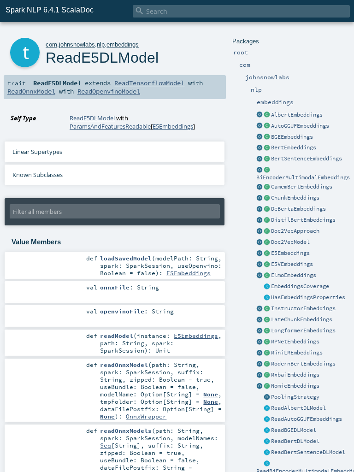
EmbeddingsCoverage (300, 286)
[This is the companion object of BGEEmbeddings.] (259, 137)
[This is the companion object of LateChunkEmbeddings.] (259, 320)
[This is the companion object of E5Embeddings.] (259, 253)
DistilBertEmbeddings (303, 220)
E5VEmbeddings (292, 264)
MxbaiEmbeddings (295, 375)
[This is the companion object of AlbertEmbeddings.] (259, 115)
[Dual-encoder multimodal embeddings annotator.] (267, 170)
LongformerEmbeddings (303, 330)
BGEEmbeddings (292, 137)
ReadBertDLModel (295, 441)
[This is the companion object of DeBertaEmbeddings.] (259, 209)
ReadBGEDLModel (293, 430)
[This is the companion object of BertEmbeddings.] (259, 148)
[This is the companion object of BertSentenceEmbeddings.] (259, 159)
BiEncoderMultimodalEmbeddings (303, 177)
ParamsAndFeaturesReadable (110, 126)
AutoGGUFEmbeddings (300, 126)
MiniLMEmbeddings (297, 352)
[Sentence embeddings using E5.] (267, 253)
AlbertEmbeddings (297, 115)
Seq (105, 445)
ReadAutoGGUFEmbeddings (306, 419)
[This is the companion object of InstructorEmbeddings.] (259, 309)
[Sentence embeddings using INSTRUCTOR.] (267, 309)
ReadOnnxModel (31, 91)
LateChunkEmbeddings (301, 319)
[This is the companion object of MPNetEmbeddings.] (259, 342)
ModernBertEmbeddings (303, 363)
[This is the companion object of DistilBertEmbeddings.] (259, 220)
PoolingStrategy (295, 397)
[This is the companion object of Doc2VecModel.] (259, 242)
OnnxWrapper (146, 416)
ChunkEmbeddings (295, 198)
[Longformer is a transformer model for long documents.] (267, 331)
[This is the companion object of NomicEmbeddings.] (259, 386)
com (51, 44)
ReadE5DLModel (92, 118)
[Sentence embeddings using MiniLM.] (267, 353)
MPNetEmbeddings (295, 341)
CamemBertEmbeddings (301, 186)
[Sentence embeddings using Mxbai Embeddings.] (267, 375)
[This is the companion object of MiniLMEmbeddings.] (259, 353)
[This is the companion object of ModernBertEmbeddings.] (259, 364)
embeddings (122, 44)
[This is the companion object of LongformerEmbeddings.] (259, 331)
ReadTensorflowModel (149, 83)
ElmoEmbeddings (293, 275)
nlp (101, 44)
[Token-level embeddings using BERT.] (267, 148)
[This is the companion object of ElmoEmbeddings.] (259, 275)
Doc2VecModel (290, 242)
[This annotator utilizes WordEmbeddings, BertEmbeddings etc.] (267, 198)
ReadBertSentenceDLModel (308, 452)
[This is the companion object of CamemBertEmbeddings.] (259, 187)
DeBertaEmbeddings (298, 209)
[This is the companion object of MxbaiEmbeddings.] (259, 375)
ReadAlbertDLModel (298, 408)
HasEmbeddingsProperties (308, 297)
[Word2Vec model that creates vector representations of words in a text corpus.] (267, 242)
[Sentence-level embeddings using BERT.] (267, 159)
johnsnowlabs (77, 44)
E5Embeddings (290, 253)
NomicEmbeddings (295, 386)
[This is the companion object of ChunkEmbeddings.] (259, 198)
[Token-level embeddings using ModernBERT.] (267, 364)
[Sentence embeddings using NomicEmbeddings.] (267, 386)
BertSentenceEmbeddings (306, 158)
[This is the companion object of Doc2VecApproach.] (259, 231)
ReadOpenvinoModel (108, 91)
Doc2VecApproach (295, 231)
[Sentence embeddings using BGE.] (267, 137)
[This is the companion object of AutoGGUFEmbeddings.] (259, 126)
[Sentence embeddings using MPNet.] (267, 342)
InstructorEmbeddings (303, 308)
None (210, 394)
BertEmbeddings (293, 147)
